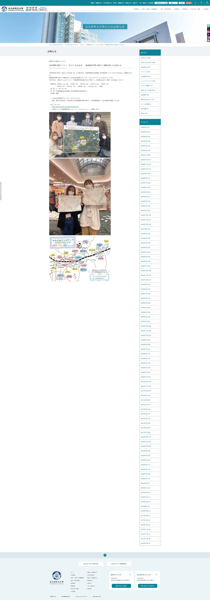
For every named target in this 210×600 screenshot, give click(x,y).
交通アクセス (53, 596)
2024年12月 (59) (146, 215)
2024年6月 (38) (145, 243)
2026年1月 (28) (145, 155)
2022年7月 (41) (145, 349)
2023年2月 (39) (145, 317)
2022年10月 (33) (146, 335)
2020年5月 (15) (145, 469)
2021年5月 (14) (145, 414)
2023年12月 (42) (146, 270)
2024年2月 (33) (145, 261)
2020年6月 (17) (145, 465)
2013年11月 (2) (145, 539)
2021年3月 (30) (145, 423)
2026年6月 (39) (145, 132)
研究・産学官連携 (166, 9)
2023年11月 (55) (146, 275)
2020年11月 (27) (146, 442)
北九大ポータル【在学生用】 (91, 564)
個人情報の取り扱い (66, 596)
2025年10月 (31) (146, 169)
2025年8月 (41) (145, 178)
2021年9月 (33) (145, 395)
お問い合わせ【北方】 (121, 586)
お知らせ (82, 44)
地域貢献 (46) (145, 95)
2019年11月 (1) (145, 497)
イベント (63, 61)
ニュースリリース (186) (148, 81)
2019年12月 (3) (145, 492)
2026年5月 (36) (145, 136)
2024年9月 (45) (145, 229)
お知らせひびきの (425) (148, 62)
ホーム (72, 572)
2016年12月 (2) (145, 525)
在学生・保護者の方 (118, 3)
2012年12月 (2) (145, 543)
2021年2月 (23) (145, 428)
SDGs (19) (144, 113)
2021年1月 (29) (145, 432)
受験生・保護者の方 (96, 3)
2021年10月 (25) (146, 391)
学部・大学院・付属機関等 (149, 9)
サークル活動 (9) (146, 104)
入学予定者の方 (107, 3)
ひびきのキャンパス (144, 575)
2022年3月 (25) (145, 368)
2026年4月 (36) (145, 141)
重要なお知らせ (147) (147, 99)
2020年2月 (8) (145, 483)
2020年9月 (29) (145, 451)
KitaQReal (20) (145, 67)
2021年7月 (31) (145, 404)
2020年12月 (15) (146, 437)
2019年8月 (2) (145, 506)
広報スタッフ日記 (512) (148, 90)
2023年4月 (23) (145, 307)
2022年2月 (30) (145, 372)
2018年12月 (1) (145, 511)
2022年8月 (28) (145, 344)
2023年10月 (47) (146, 280)
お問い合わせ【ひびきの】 (148, 586)
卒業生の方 (128, 3)
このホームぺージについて (81, 596)
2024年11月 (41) (146, 220)
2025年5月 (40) (145, 192)
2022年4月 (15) (145, 363)
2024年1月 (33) (145, 266)
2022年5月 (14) (145, 358)
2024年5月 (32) (145, 247)
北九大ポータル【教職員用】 (119, 564)
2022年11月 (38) (146, 331)
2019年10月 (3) (145, 502)
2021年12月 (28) (146, 381)
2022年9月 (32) (145, 340)
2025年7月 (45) (145, 183)
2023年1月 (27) (145, 321)
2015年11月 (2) (145, 529)
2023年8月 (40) (145, 289)
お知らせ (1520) (146, 58)
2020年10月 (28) (146, 446)
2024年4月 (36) (145, 252)
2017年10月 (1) (145, 520)
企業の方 (135, 3)
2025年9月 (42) (145, 173)
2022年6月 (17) (145, 354)
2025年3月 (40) (145, 201)
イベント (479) (145, 72)
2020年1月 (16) (145, 488)
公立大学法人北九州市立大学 (57, 44)
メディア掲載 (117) (147, 85)
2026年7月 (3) (145, 127)
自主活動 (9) (144, 109)
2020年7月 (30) (145, 460)
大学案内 (182, 3)
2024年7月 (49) (145, 238)
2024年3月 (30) (145, 257)
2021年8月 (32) (145, 400)
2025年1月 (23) (145, 210)
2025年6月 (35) (145, 187)
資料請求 (189, 3)
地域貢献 (176, 9)
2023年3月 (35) (145, 312)
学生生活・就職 (195, 9)
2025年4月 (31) (145, 197)
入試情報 (205, 9)
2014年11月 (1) (145, 534)
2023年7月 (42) (145, 294)
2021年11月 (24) (146, 386)
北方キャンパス (116, 575)
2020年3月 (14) (145, 479)
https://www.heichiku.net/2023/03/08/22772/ (65, 107)
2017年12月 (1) (145, 515)
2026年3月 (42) (145, 146)
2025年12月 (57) (146, 160)
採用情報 (151, 3)
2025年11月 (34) (146, 164)
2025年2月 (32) (145, 206)
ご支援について (173, 3)
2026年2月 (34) (145, 150)
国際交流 (185, 9)
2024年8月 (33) (145, 234)
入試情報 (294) (145, 76)
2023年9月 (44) (145, 284)
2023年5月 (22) (145, 303)
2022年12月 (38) (146, 326)
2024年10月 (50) (146, 224)
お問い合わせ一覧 (96, 596)
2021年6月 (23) (145, 409)
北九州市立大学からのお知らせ (71, 44)
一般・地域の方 (143, 3)
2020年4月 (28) (145, 474)
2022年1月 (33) (145, 377)
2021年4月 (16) (145, 418)
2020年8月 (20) (145, 455)
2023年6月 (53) (145, 298)
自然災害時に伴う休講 (161, 3)
